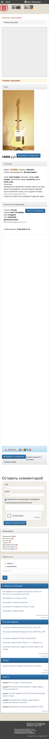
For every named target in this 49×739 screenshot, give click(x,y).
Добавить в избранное (29, 155)
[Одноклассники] (22, 449)
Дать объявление (34, 2)
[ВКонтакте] (20, 449)
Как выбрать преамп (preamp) (14, 602)
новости (10, 563)
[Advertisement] (24, 52)
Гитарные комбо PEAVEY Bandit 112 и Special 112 (22, 642)
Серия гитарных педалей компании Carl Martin (22, 666)
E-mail (7, 491)
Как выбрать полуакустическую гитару (18, 606)
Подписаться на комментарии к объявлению (23, 499)
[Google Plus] (30, 449)
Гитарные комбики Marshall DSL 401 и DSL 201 (21, 627)
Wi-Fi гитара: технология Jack (20, 682)
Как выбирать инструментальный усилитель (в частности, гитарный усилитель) (21, 592)
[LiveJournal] (27, 449)
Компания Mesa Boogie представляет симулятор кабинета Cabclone (20, 701)
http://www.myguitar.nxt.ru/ (15, 194)
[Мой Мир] (25, 449)
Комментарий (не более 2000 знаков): (18, 503)
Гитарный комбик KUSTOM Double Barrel (19, 638)
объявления (12, 566)
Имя (6, 484)
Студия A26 (42, 736)
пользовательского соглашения (24, 733)
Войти (8, 2)
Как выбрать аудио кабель (13, 611)
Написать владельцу (35, 211)
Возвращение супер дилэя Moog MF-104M (25, 706)
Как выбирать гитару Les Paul (14, 598)
